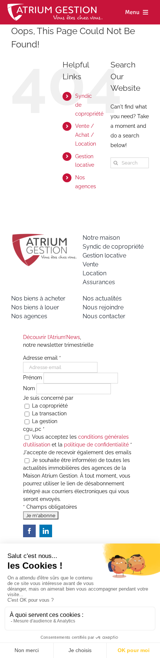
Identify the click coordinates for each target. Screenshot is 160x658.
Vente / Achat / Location (85, 135)
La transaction (49, 413)
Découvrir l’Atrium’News (51, 337)
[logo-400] (44, 236)
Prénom (33, 378)
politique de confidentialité (96, 445)
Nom (29, 389)
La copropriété (49, 406)
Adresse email (42, 358)
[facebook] (29, 531)
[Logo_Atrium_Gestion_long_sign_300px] (54, 6)
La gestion (44, 421)
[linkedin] (45, 531)
